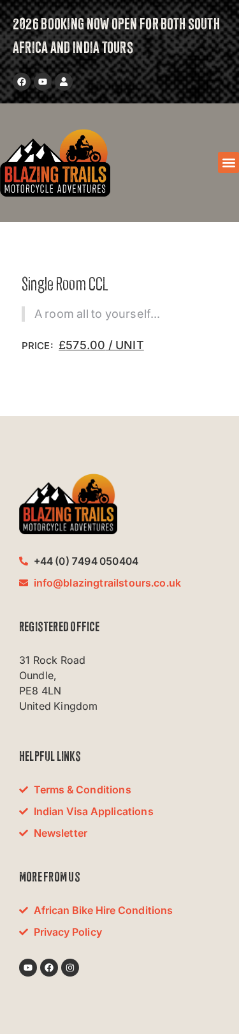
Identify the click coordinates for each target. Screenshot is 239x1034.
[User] (64, 82)
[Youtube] (43, 82)
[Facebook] (22, 82)
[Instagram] (70, 968)
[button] (228, 162)
